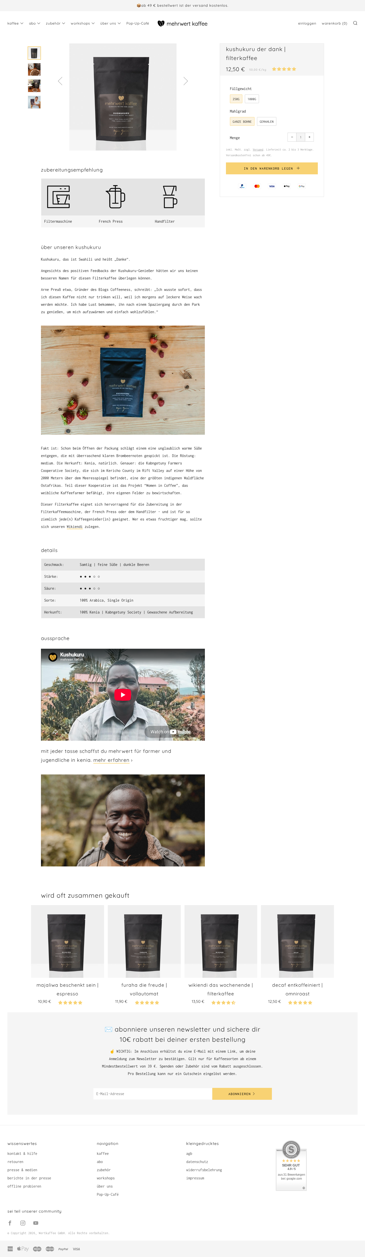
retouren (15, 1162)
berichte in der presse (29, 1178)
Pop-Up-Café (137, 23)
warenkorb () (334, 23)
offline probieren (24, 1186)
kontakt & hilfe (22, 1153)
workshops (80, 23)
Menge (235, 138)
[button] (285, 69)
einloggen (307, 23)
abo (32, 23)
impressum (195, 1178)
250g (236, 99)
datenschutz (197, 1162)
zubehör (53, 23)
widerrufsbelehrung (204, 1170)
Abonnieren (239, 1094)
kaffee (13, 23)
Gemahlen (267, 121)
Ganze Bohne (242, 121)
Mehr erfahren (111, 760)
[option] (123, 97)
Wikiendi (75, 526)
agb (189, 1153)
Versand (258, 149)
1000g (252, 99)
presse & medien (22, 1170)
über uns (108, 23)
